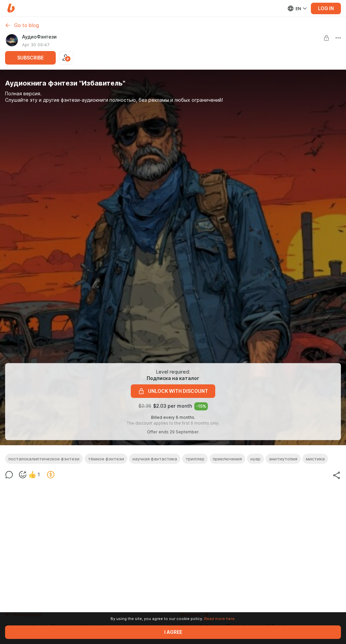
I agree (173, 632)
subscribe (30, 58)
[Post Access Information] (326, 37)
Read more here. (220, 618)
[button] (11, 8)
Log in (326, 8)
